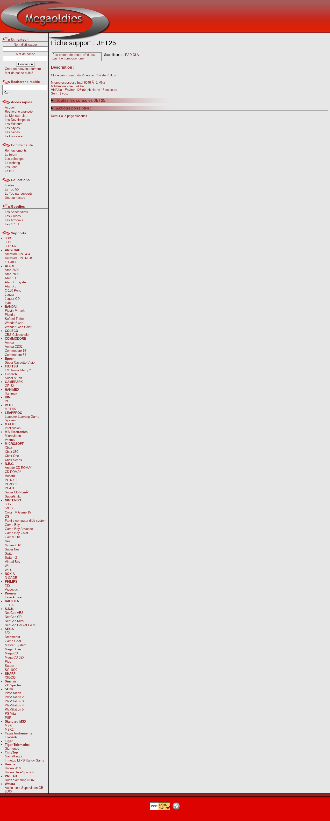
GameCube (13, 537)
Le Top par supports (19, 193)
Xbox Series (13, 460)
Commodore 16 (15, 350)
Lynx (8, 303)
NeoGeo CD (13, 617)
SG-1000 (11, 670)
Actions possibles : (73, 108)
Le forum (11, 154)
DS (7, 516)
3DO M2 (10, 246)
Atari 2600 (12, 270)
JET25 (9, 605)
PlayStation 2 (14, 697)
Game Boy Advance (19, 529)
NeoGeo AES (14, 613)
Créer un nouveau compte (23, 69)
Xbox (8, 447)
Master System (15, 645)
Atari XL (10, 286)
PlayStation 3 (14, 701)
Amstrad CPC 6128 (18, 258)
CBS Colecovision (17, 335)
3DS (8, 504)
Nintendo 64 (13, 545)
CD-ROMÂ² (13, 472)
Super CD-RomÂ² (17, 492)
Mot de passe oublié (19, 73)
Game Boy (12, 525)
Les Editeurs (13, 124)
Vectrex (10, 440)
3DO (8, 242)
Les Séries (12, 132)
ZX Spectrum (14, 685)
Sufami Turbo (14, 319)
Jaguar (9, 294)
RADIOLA (132, 55)
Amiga (9, 342)
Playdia (10, 314)
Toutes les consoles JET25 (80, 100)
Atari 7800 (12, 274)
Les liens (11, 167)
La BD (9, 171)
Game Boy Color (16, 533)
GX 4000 (11, 262)
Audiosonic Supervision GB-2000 (24, 789)
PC (7, 401)
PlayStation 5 (14, 709)
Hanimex (11, 393)
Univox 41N (13, 768)
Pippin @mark (15, 310)
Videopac (11, 589)
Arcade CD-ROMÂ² (18, 467)
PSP (8, 717)
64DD (9, 508)
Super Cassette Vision (20, 362)
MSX (8, 725)
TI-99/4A (11, 737)
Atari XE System (17, 282)
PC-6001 (11, 480)
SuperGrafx (13, 496)
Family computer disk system (25, 520)
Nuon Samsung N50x (20, 780)
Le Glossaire (13, 136)
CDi (7, 585)
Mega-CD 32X (14, 657)
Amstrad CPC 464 (17, 254)
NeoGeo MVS (14, 621)
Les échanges (14, 159)
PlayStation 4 (14, 705)
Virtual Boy (12, 562)
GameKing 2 (13, 756)
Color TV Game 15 (18, 512)
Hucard (10, 476)
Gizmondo (12, 748)
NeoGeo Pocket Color (20, 625)
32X (7, 633)
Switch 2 (11, 557)
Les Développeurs (17, 120)
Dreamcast (12, 637)
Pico (8, 661)
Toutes (9, 185)
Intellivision (13, 428)
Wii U (8, 570)
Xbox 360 (11, 452)
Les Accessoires (16, 212)
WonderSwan (14, 323)
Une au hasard (15, 197)
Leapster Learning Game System (22, 418)
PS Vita (10, 713)
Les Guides (13, 216)
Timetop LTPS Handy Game (24, 760)
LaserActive (13, 597)
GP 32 (9, 386)
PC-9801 (11, 484)
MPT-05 (10, 409)
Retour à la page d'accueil (69, 116)
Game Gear (13, 641)
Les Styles (12, 128)
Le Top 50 (12, 189)
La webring (12, 163)
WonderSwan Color (18, 327)
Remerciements (16, 150)
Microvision (13, 436)
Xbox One (12, 456)
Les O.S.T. (12, 224)
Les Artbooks (14, 220)
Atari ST (10, 278)
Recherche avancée (19, 111)
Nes (7, 541)
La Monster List (16, 115)
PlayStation (13, 693)
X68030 (10, 677)
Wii (7, 566)
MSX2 (9, 729)
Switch (9, 553)
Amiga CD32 (13, 346)
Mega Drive (13, 649)
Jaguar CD (12, 299)
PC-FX (9, 488)
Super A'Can (13, 378)
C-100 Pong (13, 290)
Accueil (10, 107)
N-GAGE (11, 577)
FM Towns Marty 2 (18, 370)
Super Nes (12, 549)
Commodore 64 (15, 355)
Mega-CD (11, 653)
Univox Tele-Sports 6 (19, 772)
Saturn (9, 665)
